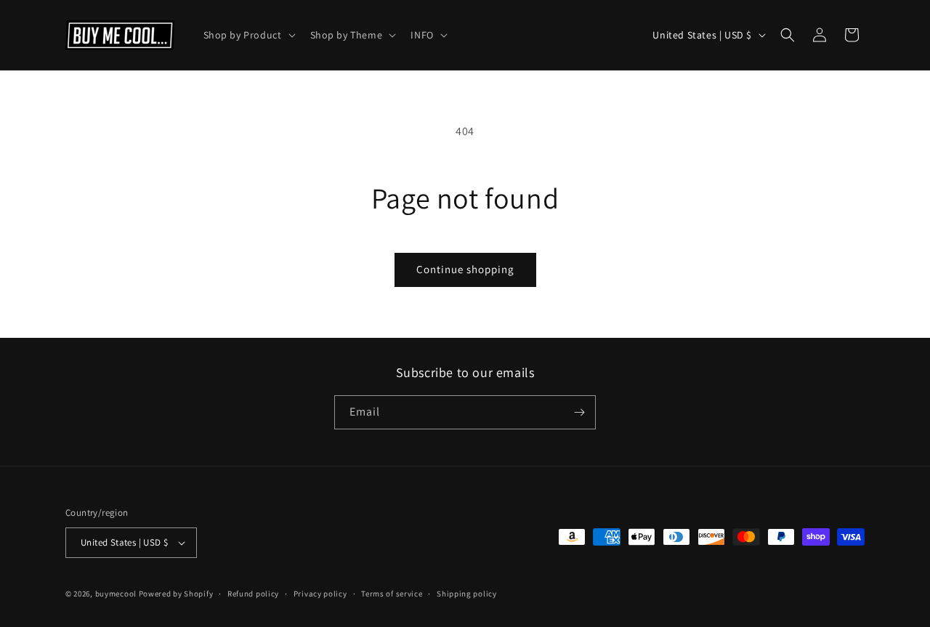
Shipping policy (467, 593)
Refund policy (253, 593)
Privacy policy (320, 593)
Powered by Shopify (176, 593)
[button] (248, 35)
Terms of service (391, 593)
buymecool (116, 593)
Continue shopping (465, 269)
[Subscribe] (579, 412)
